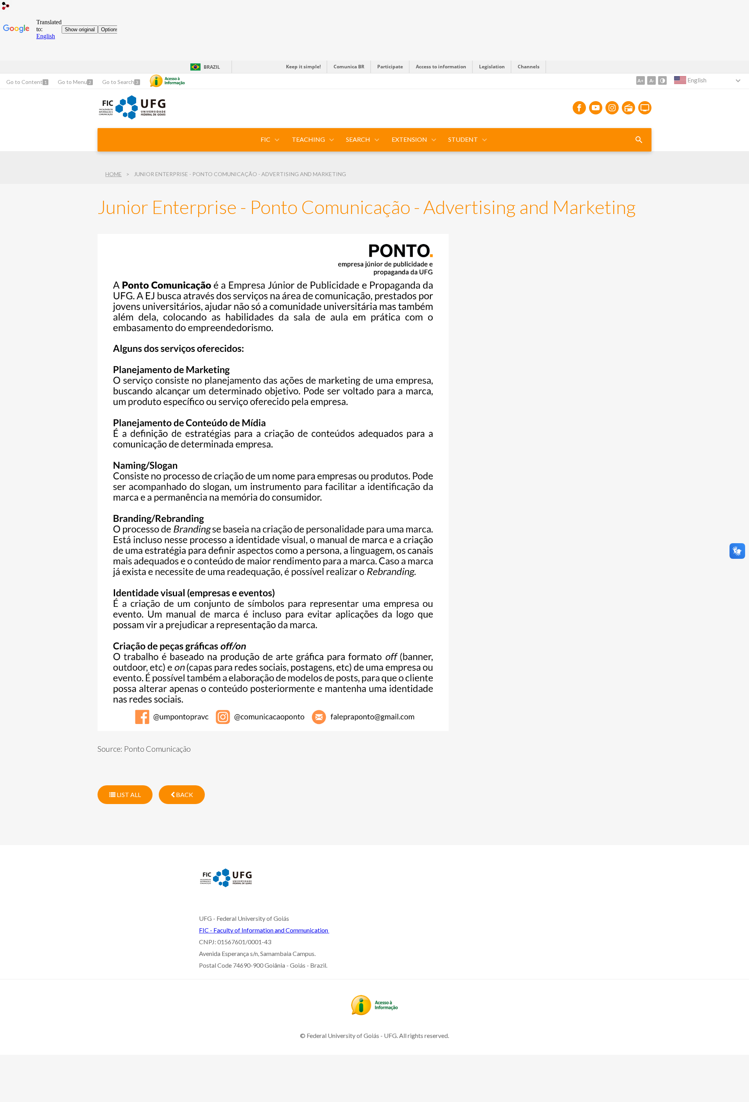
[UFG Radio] (628, 107)
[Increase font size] (640, 80)
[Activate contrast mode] (662, 80)
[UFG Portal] (140, 116)
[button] (266, 140)
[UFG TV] (644, 107)
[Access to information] (167, 80)
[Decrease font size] (651, 80)
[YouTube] (595, 107)
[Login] (6, 7)
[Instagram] (612, 107)
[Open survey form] (639, 139)
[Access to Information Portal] (374, 1012)
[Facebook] (579, 107)
